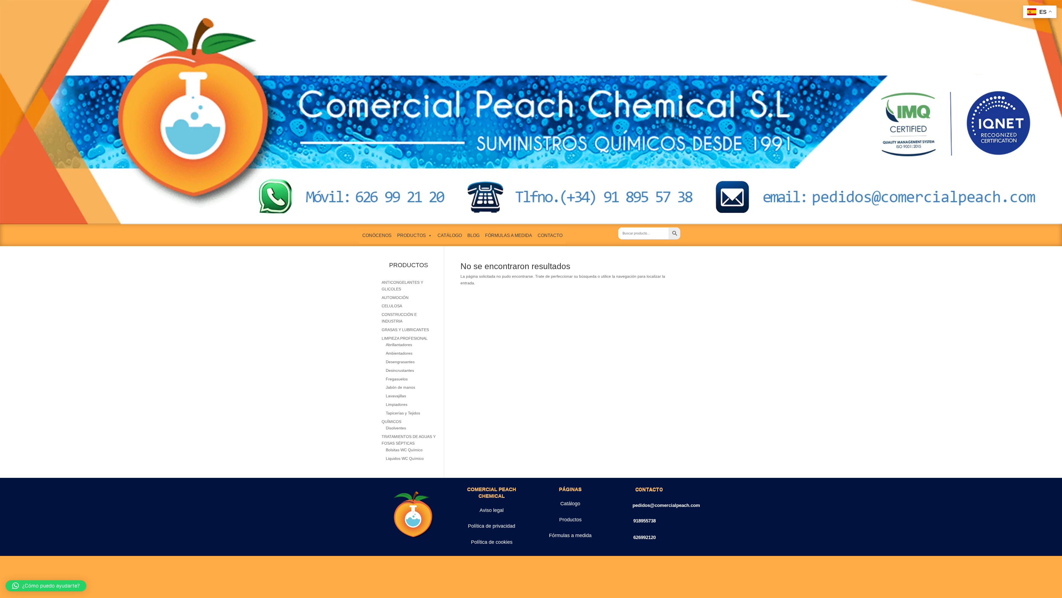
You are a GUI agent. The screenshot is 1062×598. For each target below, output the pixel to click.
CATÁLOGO (450, 235)
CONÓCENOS (377, 235)
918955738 (644, 521)
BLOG (473, 235)
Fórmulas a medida (570, 535)
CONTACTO (550, 235)
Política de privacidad (491, 526)
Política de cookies (491, 542)
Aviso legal (492, 510)
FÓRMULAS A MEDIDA (508, 235)
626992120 (644, 537)
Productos (570, 519)
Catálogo (570, 503)
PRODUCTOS (411, 235)
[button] (46, 585)
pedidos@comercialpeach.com (666, 505)
